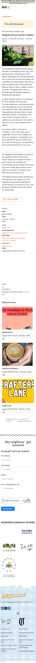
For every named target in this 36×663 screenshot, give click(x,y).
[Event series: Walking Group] (3, 338)
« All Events (6, 17)
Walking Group (7, 332)
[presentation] (17, 318)
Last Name (5, 465)
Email (3, 475)
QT (14, 233)
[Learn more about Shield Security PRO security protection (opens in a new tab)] (2, 660)
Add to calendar (12, 199)
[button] (18, 613)
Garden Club (6, 228)
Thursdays (12, 240)
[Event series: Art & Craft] (3, 412)
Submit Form (8, 509)
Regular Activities (21, 233)
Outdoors (5, 240)
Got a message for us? (10, 484)
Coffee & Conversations (10, 368)
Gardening (5, 238)
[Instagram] (5, 608)
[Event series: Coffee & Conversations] (3, 375)
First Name (5, 456)
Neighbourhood (7, 233)
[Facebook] (2, 608)
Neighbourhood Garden (17, 238)
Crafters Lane (6, 406)
